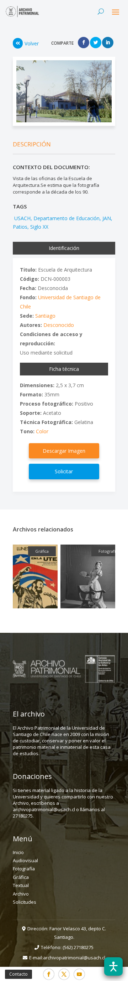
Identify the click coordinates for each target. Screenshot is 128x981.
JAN (106, 218)
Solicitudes (24, 902)
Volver (32, 43)
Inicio (18, 852)
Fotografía (24, 868)
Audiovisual (25, 860)
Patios (20, 226)
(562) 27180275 (78, 947)
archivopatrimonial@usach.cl (74, 957)
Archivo (21, 894)
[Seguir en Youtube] (79, 974)
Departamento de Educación (66, 218)
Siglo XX (39, 226)
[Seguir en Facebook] (48, 974)
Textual (21, 885)
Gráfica (21, 877)
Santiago (45, 315)
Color (42, 431)
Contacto (18, 974)
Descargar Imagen (64, 450)
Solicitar (64, 471)
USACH (22, 218)
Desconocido (58, 325)
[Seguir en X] (64, 974)
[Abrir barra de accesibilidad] (113, 966)
